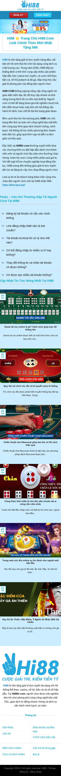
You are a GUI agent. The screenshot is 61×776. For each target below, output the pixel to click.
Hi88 (5, 685)
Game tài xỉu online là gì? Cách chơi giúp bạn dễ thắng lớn (30, 328)
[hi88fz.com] (30, 5)
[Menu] (4, 5)
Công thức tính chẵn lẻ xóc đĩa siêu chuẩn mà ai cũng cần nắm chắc (30, 502)
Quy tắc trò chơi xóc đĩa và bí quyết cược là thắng (31, 386)
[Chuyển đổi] (3, 214)
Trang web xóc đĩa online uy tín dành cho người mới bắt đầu (30, 561)
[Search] (55, 5)
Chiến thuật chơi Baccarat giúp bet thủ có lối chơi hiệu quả (30, 443)
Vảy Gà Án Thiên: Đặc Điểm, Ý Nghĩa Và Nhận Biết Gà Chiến (30, 620)
